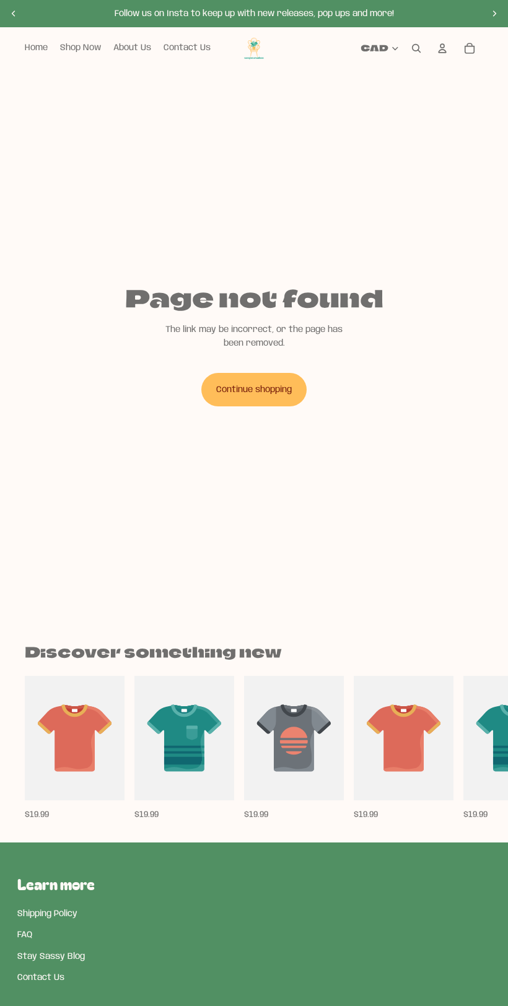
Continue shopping (254, 389)
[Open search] (416, 48)
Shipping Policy (47, 913)
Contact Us (40, 977)
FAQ (24, 934)
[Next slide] (494, 13)
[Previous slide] (13, 13)
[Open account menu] (442, 48)
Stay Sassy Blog (51, 956)
